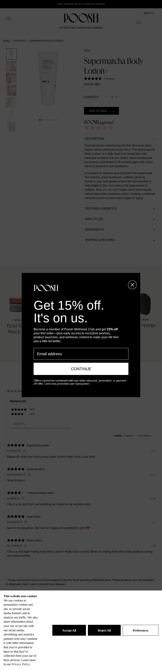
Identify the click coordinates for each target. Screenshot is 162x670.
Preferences (140, 630)
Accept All (69, 630)
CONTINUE (81, 369)
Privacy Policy (21, 664)
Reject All (104, 630)
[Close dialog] (132, 285)
